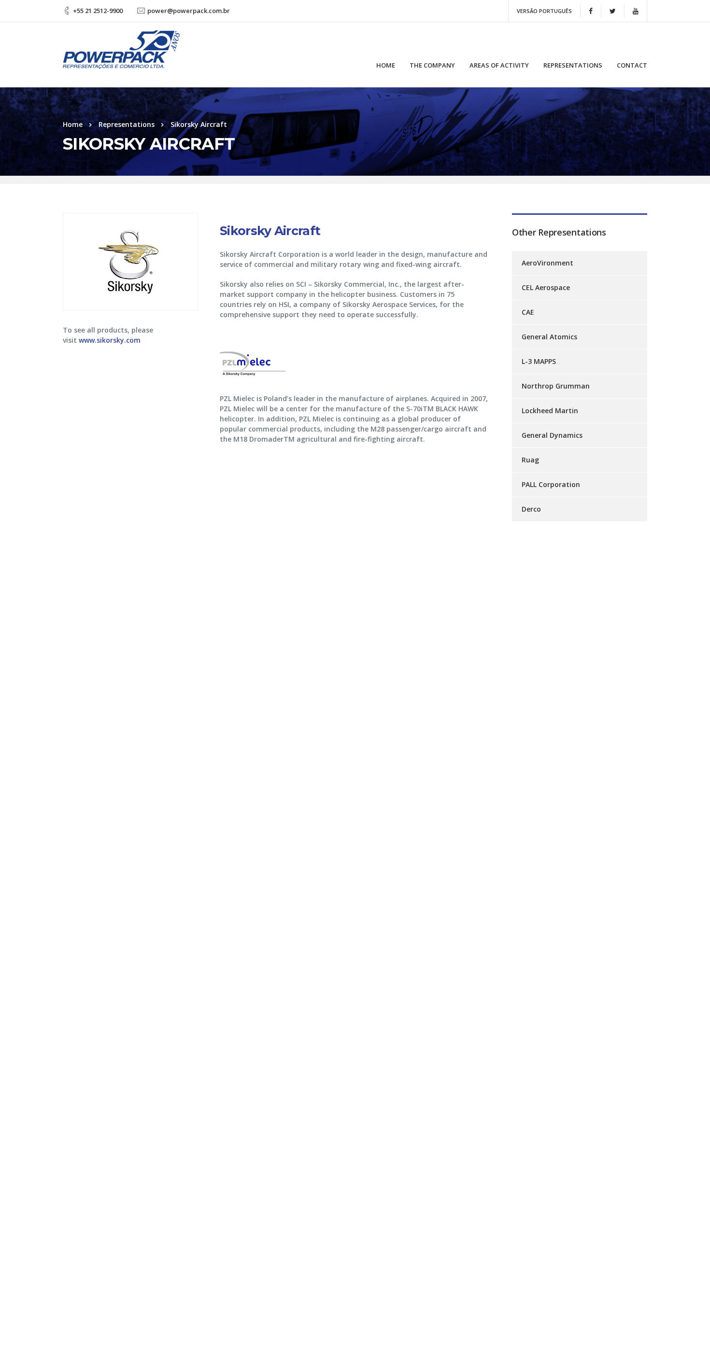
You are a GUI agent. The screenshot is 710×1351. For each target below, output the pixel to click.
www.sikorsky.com (110, 340)
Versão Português (544, 10)
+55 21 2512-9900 (98, 10)
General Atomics (549, 336)
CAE (528, 312)
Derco (531, 509)
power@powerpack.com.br (188, 10)
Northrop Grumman (556, 385)
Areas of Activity (499, 65)
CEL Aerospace (546, 287)
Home (385, 65)
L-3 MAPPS (539, 361)
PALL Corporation (551, 484)
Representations (572, 65)
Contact (632, 65)
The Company (432, 65)
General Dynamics (552, 435)
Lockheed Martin (550, 410)
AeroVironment (547, 262)
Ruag (530, 459)
